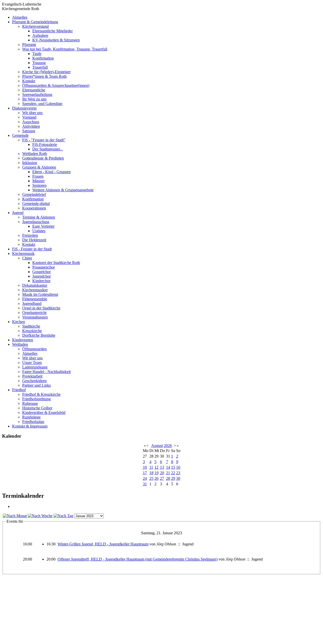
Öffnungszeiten (34, 349)
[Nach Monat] (15, 516)
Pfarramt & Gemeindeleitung (35, 22)
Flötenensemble (34, 299)
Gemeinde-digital (36, 203)
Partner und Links (36, 385)
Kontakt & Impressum (29, 426)
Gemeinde (20, 135)
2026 (168, 445)
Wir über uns (32, 113)
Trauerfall (40, 67)
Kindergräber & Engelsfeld (43, 412)
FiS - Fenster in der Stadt (32, 249)
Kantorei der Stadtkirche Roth (56, 262)
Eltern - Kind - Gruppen (51, 172)
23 (178, 473)
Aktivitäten (31, 126)
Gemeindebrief (34, 194)
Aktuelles (19, 17)
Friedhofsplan (33, 421)
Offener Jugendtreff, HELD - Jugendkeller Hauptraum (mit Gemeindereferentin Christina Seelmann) (138, 559)
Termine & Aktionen (38, 217)
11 (151, 467)
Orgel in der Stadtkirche (41, 308)
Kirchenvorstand (35, 26)
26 (156, 478)
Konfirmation (43, 58)
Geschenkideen (34, 381)
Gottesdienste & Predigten (43, 158)
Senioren (39, 185)
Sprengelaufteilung (37, 94)
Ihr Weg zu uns (34, 99)
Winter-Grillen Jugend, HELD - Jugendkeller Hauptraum (103, 544)
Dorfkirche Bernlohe (38, 335)
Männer (38, 181)
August (157, 445)
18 (151, 473)
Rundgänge (31, 417)
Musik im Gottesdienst (40, 294)
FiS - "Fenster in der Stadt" (43, 140)
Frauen (37, 176)
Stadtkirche (31, 326)
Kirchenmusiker (35, 290)
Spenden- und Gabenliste (42, 103)
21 (168, 473)
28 (168, 478)
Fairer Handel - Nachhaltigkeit (46, 371)
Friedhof (19, 390)
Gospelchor (41, 272)
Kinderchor (41, 281)
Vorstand (29, 117)
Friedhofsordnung (36, 399)
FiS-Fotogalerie (44, 144)
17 (145, 473)
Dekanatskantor (34, 285)
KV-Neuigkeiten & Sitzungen (56, 40)
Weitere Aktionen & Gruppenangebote (63, 190)
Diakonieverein (24, 108)
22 (173, 473)
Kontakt (28, 81)
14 (168, 467)
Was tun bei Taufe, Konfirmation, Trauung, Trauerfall (64, 49)
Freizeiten (30, 235)
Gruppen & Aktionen (39, 167)
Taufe (36, 53)
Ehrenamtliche (33, 90)
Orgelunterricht (34, 312)
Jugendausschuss (35, 222)
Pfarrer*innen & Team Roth (44, 76)
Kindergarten (22, 340)
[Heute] (63, 516)
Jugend (17, 212)
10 (145, 467)
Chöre (27, 258)
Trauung (39, 63)
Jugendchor (41, 276)
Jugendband (31, 303)
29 (173, 478)
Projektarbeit (32, 376)
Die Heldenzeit (34, 240)
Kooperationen (34, 208)
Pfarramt (29, 44)
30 (178, 478)
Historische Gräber (37, 408)
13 (162, 467)
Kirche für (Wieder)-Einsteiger (46, 72)
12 (156, 467)
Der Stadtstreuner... (47, 149)
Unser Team (32, 362)
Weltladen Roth (34, 153)
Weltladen (20, 344)
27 (162, 478)
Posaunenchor (43, 267)
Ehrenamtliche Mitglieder (52, 31)
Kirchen (18, 322)
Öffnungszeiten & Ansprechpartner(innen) (55, 85)
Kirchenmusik (23, 253)
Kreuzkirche (32, 331)
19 (156, 473)
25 (151, 478)
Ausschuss (30, 122)
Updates (38, 231)
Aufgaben (40, 35)
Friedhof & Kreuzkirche (41, 394)
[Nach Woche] (40, 516)
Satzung (28, 131)
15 (173, 467)
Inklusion (29, 163)
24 (145, 478)
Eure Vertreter (43, 226)
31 (145, 484)
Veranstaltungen (35, 317)
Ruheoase (30, 403)
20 (162, 473)
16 (178, 467)
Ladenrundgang (34, 367)
